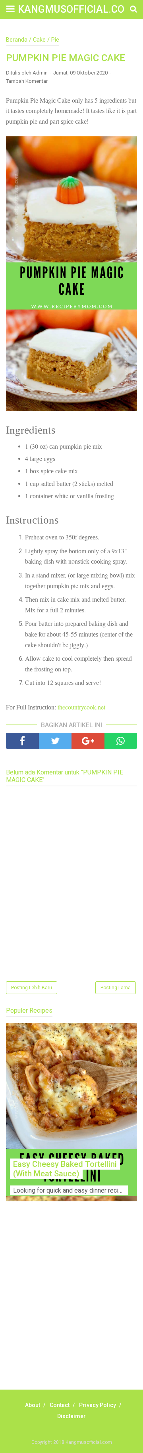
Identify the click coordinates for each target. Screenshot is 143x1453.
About (32, 1405)
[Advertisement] (71, 1304)
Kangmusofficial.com (75, 9)
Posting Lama (115, 987)
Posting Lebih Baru (31, 987)
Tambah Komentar (27, 81)
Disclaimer (71, 1416)
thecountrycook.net (81, 707)
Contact (60, 1405)
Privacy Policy (97, 1405)
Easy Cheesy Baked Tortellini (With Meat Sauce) (65, 1168)
